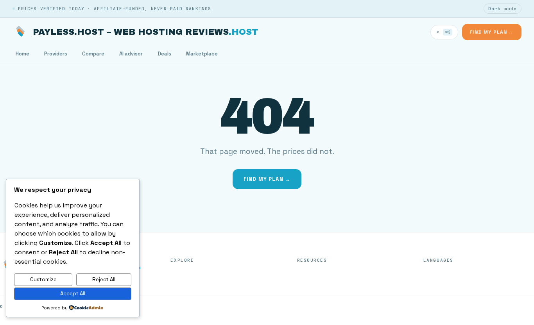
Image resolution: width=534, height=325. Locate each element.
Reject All (103, 279)
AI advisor (131, 53)
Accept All (72, 293)
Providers (55, 53)
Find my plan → (492, 32)
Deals (164, 53)
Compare (93, 53)
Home (22, 53)
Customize (43, 279)
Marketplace (202, 53)
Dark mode (502, 8)
